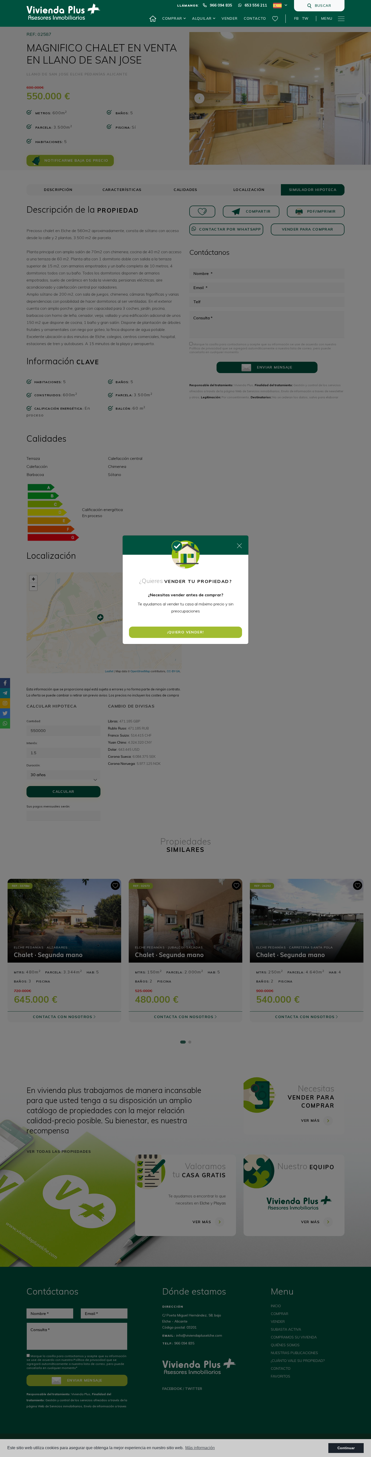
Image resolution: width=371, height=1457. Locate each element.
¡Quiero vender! (185, 632)
